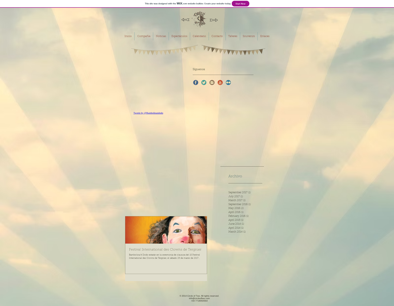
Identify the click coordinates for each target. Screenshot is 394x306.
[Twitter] (204, 83)
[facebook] (196, 83)
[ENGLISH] (185, 20)
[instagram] (212, 83)
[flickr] (228, 83)
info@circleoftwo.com (199, 298)
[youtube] (220, 83)
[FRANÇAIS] (214, 20)
